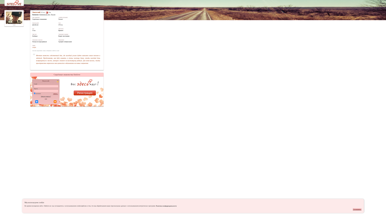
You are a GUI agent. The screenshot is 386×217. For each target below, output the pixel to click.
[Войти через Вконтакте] (36, 101)
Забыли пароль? (46, 96)
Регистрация (84, 92)
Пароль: (36, 88)
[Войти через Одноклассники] (55, 101)
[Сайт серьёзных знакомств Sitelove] (12, 2)
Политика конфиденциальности (166, 206)
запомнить (38, 93)
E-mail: (35, 84)
